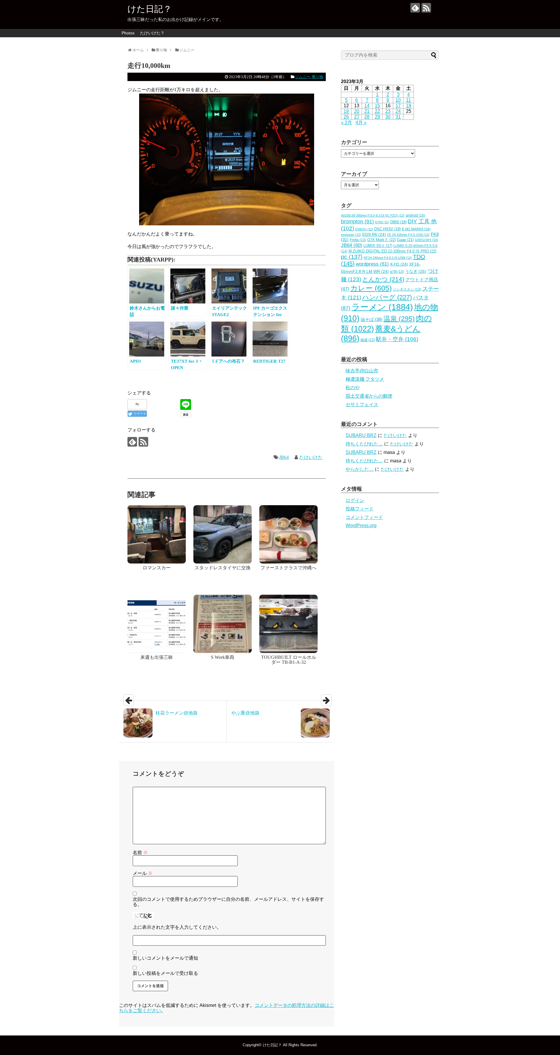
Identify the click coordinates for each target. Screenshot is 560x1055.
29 (377, 116)
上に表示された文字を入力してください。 (177, 927)
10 (398, 100)
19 (346, 111)
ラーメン (382, 307)
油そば (371, 319)
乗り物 (317, 77)
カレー (371, 288)
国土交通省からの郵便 (369, 396)
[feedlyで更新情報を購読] (415, 8)
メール (143, 873)
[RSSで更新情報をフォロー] (426, 8)
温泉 (399, 318)
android (415, 215)
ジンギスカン (407, 289)
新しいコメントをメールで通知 (165, 958)
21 (367, 111)
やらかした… (360, 469)
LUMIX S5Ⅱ (377, 246)
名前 (140, 852)
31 (398, 116)
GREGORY (426, 240)
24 (398, 111)
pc (352, 257)
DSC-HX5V (387, 229)
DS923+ (364, 229)
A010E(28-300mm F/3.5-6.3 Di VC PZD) (373, 215)
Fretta (358, 240)
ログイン (355, 500)
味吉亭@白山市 (362, 370)
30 (388, 116)
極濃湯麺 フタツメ (365, 379)
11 (408, 100)
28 (367, 116)
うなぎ (415, 271)
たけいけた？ (152, 33)
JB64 (284, 457)
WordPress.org (361, 525)
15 (377, 105)
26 (346, 116)
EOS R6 (374, 234)
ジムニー (302, 77)
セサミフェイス (362, 404)
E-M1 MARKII (416, 229)
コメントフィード (364, 517)
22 (377, 111)
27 (356, 116)
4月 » (361, 122)
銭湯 (367, 340)
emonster (351, 234)
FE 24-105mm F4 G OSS (408, 234)
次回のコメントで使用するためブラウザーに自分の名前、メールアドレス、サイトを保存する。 (228, 902)
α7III (397, 271)
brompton (357, 221)
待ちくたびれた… (364, 443)
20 (356, 111)
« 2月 (346, 122)
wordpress (372, 264)
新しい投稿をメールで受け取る (165, 973)
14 (367, 105)
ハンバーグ (387, 297)
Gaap (405, 240)
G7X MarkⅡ (381, 240)
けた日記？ (149, 9)
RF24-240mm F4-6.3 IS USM (388, 257)
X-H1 (399, 264)
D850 (398, 222)
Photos (128, 33)
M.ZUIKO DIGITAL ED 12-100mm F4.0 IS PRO (392, 251)
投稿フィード (360, 508)
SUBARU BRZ (361, 435)
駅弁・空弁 (397, 339)
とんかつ (383, 279)
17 (398, 105)
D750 (382, 222)
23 (388, 111)
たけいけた (311, 457)
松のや (353, 387)
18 (408, 105)
